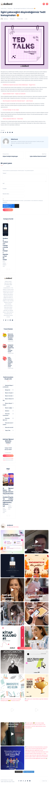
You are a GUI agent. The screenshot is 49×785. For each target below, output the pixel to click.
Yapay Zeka (7, 430)
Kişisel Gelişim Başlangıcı (10, 156)
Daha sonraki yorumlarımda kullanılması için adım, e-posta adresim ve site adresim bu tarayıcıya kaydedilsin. (23, 201)
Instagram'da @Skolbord (24, 648)
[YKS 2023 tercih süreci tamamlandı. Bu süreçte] (36, 686)
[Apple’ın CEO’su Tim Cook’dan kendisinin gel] (36, 638)
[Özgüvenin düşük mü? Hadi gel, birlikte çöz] (12, 590)
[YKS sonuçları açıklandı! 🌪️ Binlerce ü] (12, 541)
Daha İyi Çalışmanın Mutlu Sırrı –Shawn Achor (13, 118)
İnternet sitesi (6, 193)
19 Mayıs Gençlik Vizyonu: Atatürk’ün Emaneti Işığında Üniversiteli (5, 497)
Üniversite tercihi (9, 427)
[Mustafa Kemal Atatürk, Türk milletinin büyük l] (12, 662)
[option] (5, 245)
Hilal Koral (6, 18)
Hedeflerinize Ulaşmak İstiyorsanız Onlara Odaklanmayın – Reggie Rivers (19, 84)
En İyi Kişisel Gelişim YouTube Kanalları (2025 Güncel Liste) (10, 362)
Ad (4, 183)
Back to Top (44, 780)
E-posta (5, 188)
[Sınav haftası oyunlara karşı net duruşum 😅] (36, 541)
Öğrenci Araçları (9, 392)
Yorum (4, 173)
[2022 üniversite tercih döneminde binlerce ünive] (36, 758)
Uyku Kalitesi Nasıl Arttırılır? (38, 156)
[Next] (9, 269)
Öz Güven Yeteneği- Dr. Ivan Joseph (11, 109)
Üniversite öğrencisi (6, 476)
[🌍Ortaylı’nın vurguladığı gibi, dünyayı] (36, 614)
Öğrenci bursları (8, 395)
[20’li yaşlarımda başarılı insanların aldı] (12, 614)
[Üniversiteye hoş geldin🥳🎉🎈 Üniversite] (12, 686)
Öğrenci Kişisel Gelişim (11, 476)
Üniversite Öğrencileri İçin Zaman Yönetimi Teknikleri (11, 336)
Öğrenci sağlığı (8, 407)
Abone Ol (8, 455)
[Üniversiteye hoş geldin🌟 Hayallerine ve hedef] (36, 565)
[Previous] (7, 269)
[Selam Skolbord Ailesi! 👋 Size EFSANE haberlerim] (12, 565)
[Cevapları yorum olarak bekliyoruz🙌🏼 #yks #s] (36, 710)
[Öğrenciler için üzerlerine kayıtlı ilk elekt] (36, 662)
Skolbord (7, 410)
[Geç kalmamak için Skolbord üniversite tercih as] (12, 734)
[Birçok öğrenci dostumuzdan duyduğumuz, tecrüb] (36, 590)
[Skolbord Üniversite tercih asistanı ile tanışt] (12, 710)
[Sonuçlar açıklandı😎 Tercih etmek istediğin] (36, 734)
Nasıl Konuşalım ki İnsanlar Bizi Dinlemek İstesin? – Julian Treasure (18, 100)
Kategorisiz (12, 18)
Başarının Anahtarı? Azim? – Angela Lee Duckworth (14, 93)
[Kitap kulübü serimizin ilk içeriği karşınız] (12, 638)
